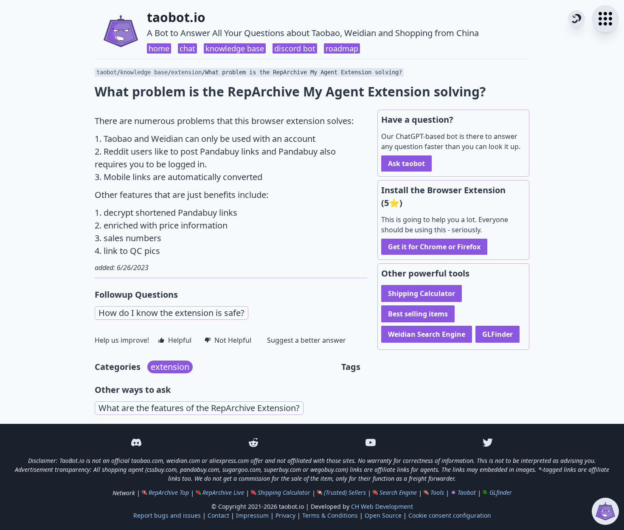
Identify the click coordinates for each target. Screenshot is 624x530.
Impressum (252, 515)
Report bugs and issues (167, 515)
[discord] (136, 442)
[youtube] (370, 442)
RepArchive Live (223, 492)
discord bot (294, 48)
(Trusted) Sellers (345, 492)
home (159, 48)
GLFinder (497, 334)
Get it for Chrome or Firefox (434, 246)
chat (187, 48)
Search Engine (398, 492)
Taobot (467, 492)
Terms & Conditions (330, 515)
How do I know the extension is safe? (171, 313)
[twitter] (487, 442)
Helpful (179, 340)
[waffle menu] (605, 18)
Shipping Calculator (421, 293)
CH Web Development (382, 506)
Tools (437, 492)
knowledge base (234, 48)
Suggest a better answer (306, 340)
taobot (106, 72)
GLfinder (500, 492)
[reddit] (253, 442)
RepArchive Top (169, 492)
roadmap (342, 48)
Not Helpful (232, 340)
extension (186, 72)
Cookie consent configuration (449, 515)
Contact (218, 515)
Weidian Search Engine (426, 334)
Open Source (383, 515)
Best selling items (418, 314)
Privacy (285, 515)
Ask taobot (406, 163)
